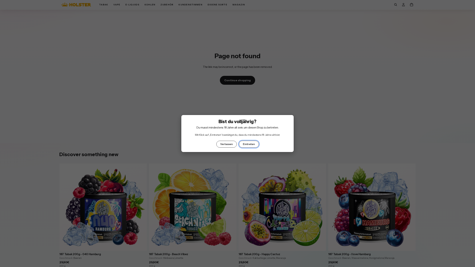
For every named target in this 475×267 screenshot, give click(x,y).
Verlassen (226, 144)
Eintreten (249, 144)
